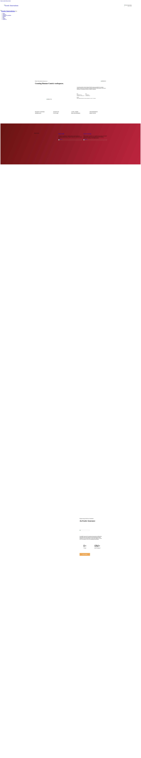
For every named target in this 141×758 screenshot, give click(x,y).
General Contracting (87, 133)
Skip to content (3, 0)
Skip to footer (8, 0)
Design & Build (61, 133)
